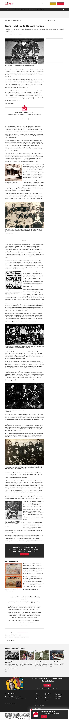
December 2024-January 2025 (22, 632)
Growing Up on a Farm (40, 661)
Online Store (57, 698)
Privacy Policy (20, 718)
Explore (8, 9)
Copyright (6, 718)
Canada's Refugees (24, 661)
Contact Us (37, 3)
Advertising (37, 695)
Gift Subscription (49, 688)
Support (56, 701)
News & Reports (58, 696)
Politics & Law (16, 637)
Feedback (41, 3)
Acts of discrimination (9, 81)
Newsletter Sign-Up (31, 3)
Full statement (17, 717)
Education (15, 9)
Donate (53, 3)
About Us (25, 3)
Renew (43, 688)
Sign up (44, 716)
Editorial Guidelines (38, 701)
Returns (56, 700)
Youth (41, 9)
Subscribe (60, 3)
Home (6, 20)
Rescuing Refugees (54, 661)
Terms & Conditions (25, 718)
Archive (36, 9)
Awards (30, 9)
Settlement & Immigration (16, 20)
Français (45, 3)
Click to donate (24, 625)
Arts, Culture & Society (9, 637)
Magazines (22, 9)
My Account (39, 688)
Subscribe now (24, 554)
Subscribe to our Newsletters (10, 703)
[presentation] (12, 654)
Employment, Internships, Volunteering (47, 694)
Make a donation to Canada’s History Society (13, 696)
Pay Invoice (55, 688)
